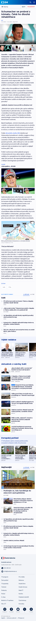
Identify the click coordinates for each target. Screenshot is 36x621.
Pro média (22, 577)
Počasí (3, 593)
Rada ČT (21, 590)
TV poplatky (4, 583)
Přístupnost (21, 618)
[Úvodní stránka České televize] (8, 558)
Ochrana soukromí (11, 618)
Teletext (3, 587)
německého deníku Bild (12, 133)
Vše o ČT (3, 604)
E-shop (3, 597)
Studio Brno (22, 583)
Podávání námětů (24, 597)
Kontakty (21, 604)
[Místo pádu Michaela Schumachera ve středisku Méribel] (18, 230)
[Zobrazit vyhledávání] (30, 2)
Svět (4, 287)
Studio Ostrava (23, 587)
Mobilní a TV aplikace (7, 600)
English (3, 618)
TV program (4, 577)
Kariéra (21, 593)
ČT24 (10, 287)
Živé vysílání (4, 580)
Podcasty (4, 590)
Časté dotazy (22, 600)
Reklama (21, 580)
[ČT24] (4, 2)
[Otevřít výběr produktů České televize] (34, 2)
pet (2, 20)
